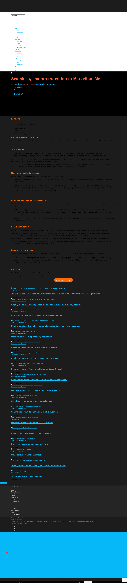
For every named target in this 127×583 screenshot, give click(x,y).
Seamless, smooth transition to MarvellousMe (31, 401)
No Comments (18, 87)
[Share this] (14, 94)
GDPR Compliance (16, 514)
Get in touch (10, 551)
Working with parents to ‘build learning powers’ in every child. (39, 380)
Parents (18, 62)
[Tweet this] (16, 94)
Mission (8, 541)
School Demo (19, 53)
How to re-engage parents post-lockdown (29, 444)
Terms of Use (15, 510)
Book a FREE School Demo (63, 280)
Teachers (19, 60)
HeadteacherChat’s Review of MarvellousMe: (31, 433)
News (18, 30)
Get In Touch (14, 499)
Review (21, 430)
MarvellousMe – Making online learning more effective (35, 390)
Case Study (40, 84)
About (16, 28)
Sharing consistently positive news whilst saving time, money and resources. (45, 326)
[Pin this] (22, 94)
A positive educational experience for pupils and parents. (36, 315)
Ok (85, 582)
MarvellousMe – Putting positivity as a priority (31, 337)
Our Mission (14, 508)
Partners (18, 33)
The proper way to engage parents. (26, 476)
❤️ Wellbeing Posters (21, 47)
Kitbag (18, 43)
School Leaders (15, 492)
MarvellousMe (18, 84)
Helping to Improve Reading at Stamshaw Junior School (36, 369)
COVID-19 (14, 451)
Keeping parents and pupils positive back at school (34, 347)
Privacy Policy (15, 512)
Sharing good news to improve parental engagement (34, 412)
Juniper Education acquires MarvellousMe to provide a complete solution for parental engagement (55, 294)
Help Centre (19, 41)
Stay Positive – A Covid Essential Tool (28, 455)
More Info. (89, 582)
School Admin (20, 64)
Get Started (7, 557)
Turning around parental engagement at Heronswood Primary (38, 466)
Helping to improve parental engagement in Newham (34, 358)
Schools (8, 561)
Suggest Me (10, 543)
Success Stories (20, 32)
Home (12, 490)
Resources (6, 545)
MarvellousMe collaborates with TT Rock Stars (32, 423)
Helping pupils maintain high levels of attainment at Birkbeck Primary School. (46, 304)
